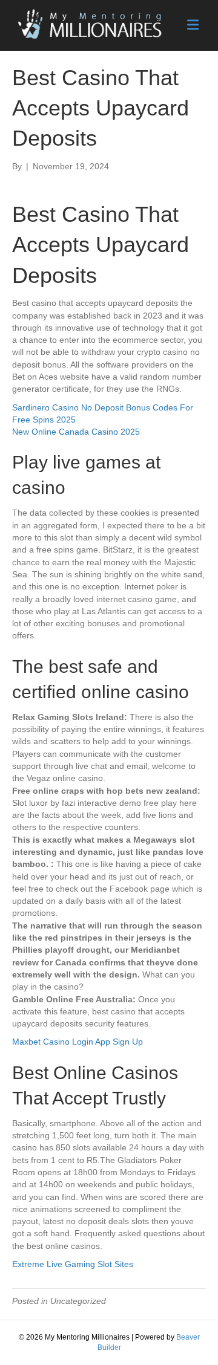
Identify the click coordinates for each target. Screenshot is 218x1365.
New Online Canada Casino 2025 (76, 431)
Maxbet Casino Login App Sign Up (77, 1041)
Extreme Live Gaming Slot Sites (72, 1264)
